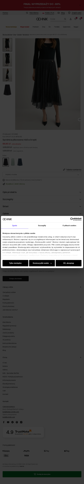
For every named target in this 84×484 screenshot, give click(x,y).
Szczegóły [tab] (42, 225)
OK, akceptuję (68, 263)
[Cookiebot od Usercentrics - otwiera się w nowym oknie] (71, 219)
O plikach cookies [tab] (69, 225)
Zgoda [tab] (14, 225)
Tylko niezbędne (15, 263)
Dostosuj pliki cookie (41, 263)
